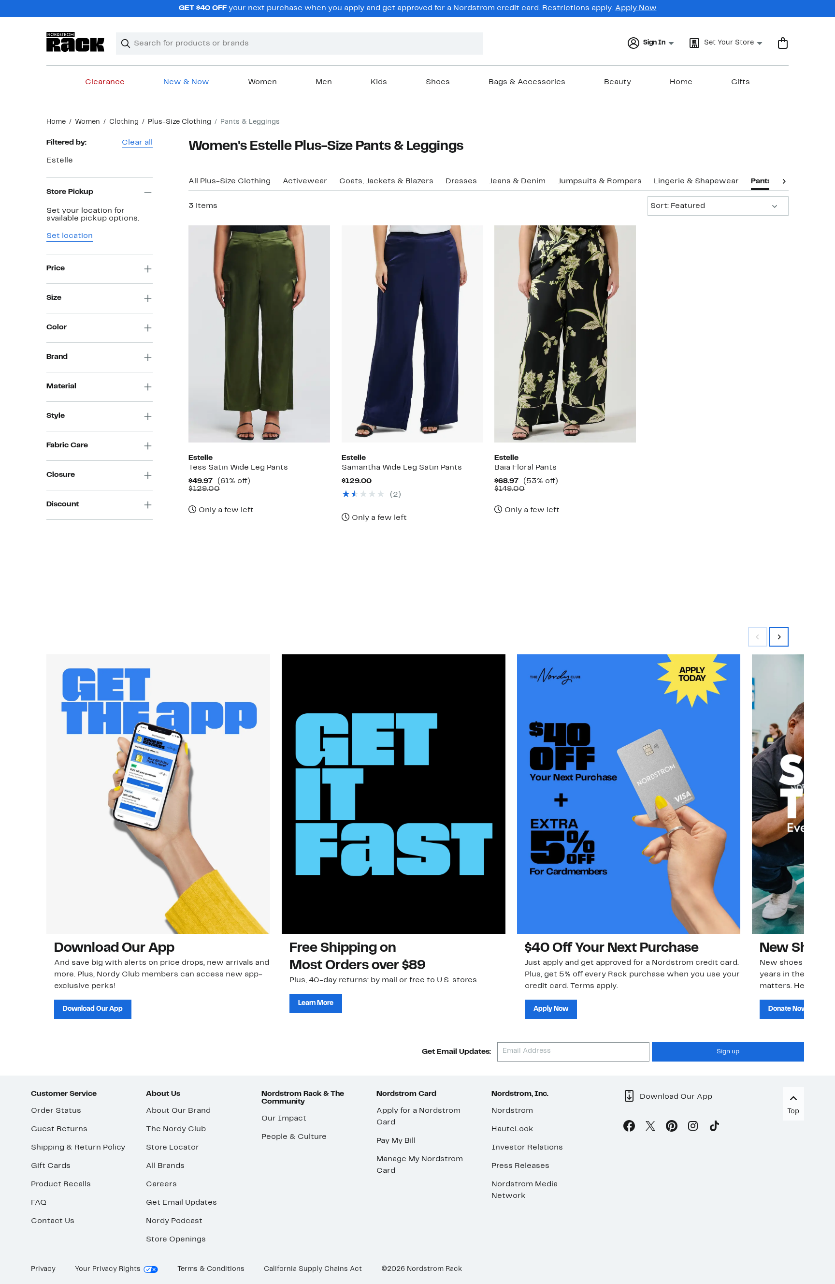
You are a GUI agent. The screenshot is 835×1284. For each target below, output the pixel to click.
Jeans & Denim (517, 181)
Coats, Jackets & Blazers (386, 181)
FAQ (38, 1202)
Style (55, 416)
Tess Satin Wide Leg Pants (238, 467)
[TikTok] (714, 1128)
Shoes (438, 82)
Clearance (105, 82)
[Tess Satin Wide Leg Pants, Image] (259, 333)
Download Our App (93, 1009)
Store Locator (172, 1147)
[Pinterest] (671, 1128)
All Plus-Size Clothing (229, 181)
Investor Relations (527, 1147)
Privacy (43, 1269)
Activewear (305, 181)
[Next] (784, 180)
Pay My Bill (396, 1140)
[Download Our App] (158, 794)
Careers (161, 1184)
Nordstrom (512, 1110)
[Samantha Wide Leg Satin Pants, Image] (412, 333)
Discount (62, 504)
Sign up (728, 1052)
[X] (650, 1128)
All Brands (165, 1166)
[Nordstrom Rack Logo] (75, 42)
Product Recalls (61, 1184)
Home (681, 82)
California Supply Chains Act (313, 1269)
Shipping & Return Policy (78, 1147)
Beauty (617, 82)
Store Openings (176, 1239)
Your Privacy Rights (108, 1269)
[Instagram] (693, 1128)
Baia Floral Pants (525, 467)
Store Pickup (69, 192)
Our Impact (283, 1118)
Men (324, 82)
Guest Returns (59, 1129)
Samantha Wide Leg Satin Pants (402, 467)
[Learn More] (393, 794)
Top (793, 1111)
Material (61, 386)
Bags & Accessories (527, 82)
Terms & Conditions (211, 1269)
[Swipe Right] (779, 637)
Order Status (56, 1110)
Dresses (461, 181)
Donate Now (787, 1009)
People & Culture (294, 1137)
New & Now (186, 82)
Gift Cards (51, 1166)
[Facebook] (629, 1128)
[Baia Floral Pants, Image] (564, 333)
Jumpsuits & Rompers (600, 181)
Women (262, 82)
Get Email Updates (181, 1202)
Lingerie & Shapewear (696, 181)
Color (56, 327)
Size (53, 298)
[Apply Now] (629, 794)
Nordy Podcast (174, 1221)
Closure (60, 475)
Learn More (315, 1003)
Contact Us (52, 1221)
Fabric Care (67, 445)
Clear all (137, 142)
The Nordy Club (176, 1129)
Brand (57, 357)
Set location (69, 236)
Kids (379, 82)
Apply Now (636, 8)
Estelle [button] (59, 160)
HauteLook (512, 1129)
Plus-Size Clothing (179, 122)
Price (55, 268)
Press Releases (520, 1166)
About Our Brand (178, 1110)
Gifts (740, 82)
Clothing (124, 122)
